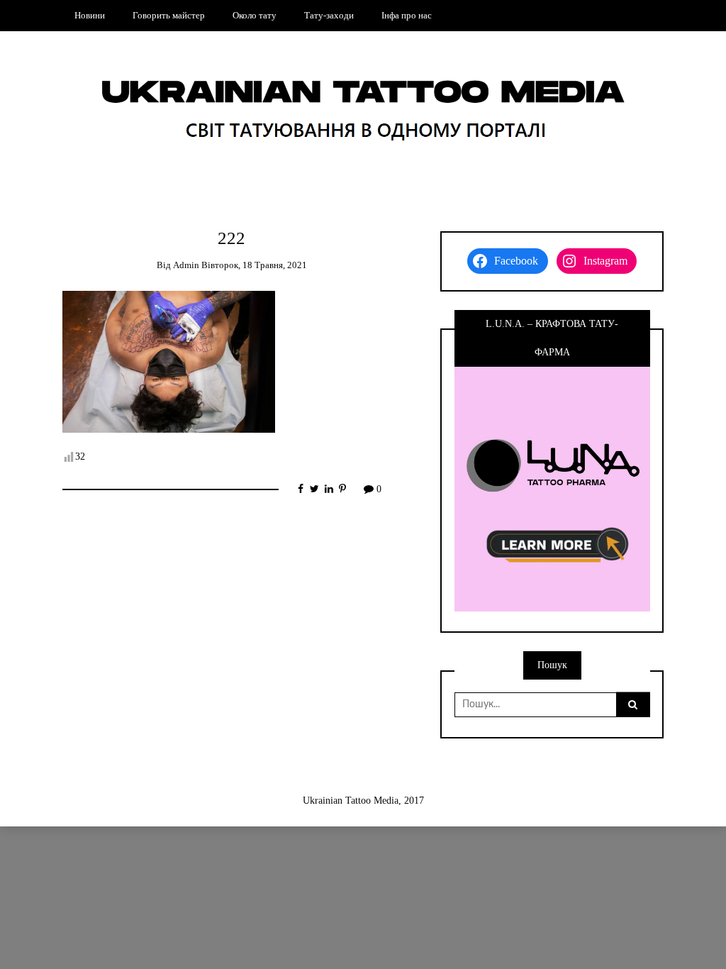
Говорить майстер (169, 15)
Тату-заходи (329, 15)
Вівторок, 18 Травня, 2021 (254, 265)
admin (186, 265)
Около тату (255, 15)
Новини (89, 15)
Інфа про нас (406, 15)
